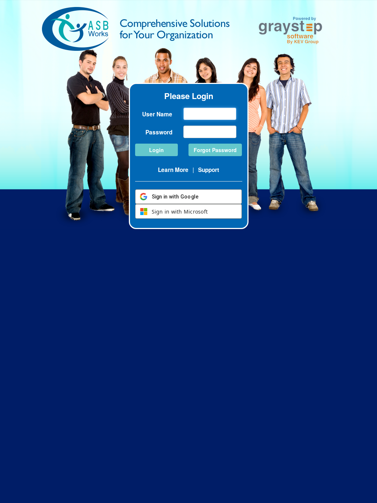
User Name (157, 114)
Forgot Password (215, 150)
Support (208, 170)
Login (156, 150)
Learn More (173, 170)
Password (158, 132)
